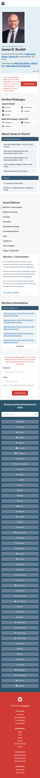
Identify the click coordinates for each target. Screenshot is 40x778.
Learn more (30, 267)
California (20, 443)
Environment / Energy (11, 226)
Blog (20, 734)
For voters (20, 714)
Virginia (20, 664)
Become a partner (20, 761)
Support (20, 746)
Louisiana (20, 517)
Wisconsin (20, 680)
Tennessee (20, 643)
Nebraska (20, 564)
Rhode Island (20, 628)
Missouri (20, 554)
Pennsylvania (20, 622)
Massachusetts (20, 532)
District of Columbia (20, 464)
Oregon (20, 617)
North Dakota (20, 601)
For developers (20, 723)
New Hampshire (20, 575)
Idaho (20, 485)
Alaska (20, 427)
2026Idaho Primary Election (18, 66)
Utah (20, 654)
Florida (20, 469)
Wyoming (20, 686)
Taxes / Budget (8, 246)
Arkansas (20, 437)
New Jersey (20, 580)
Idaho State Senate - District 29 (14, 313)
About (20, 731)
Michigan (20, 538)
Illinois (20, 490)
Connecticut (20, 453)
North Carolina (20, 596)
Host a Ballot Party (20, 755)
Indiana (20, 495)
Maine (20, 522)
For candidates (20, 720)
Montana (20, 559)
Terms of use (20, 772)
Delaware (20, 458)
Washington (20, 670)
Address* (6, 368)
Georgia (20, 474)
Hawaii (20, 480)
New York (20, 591)
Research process (20, 743)
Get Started (29, 84)
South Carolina (20, 633)
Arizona (20, 432)
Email (5, 377)
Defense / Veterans (10, 212)
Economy (6, 217)
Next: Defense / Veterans (11, 292)
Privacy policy (20, 769)
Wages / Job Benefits (11, 251)
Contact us (24, 705)
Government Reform (11, 231)
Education (7, 222)
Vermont (20, 659)
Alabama (20, 422)
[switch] (36, 71)
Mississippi (20, 548)
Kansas (20, 506)
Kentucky (20, 511)
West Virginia (20, 675)
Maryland (20, 527)
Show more (20, 346)
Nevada (20, 569)
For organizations (20, 717)
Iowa (20, 501)
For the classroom (20, 758)
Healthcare (7, 241)
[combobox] (20, 371)
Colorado (20, 448)
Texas (20, 649)
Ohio (20, 606)
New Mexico (20, 585)
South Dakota (20, 638)
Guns (5, 236)
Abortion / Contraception (12, 207)
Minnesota (20, 543)
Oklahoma (20, 612)
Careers (20, 737)
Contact (20, 740)
